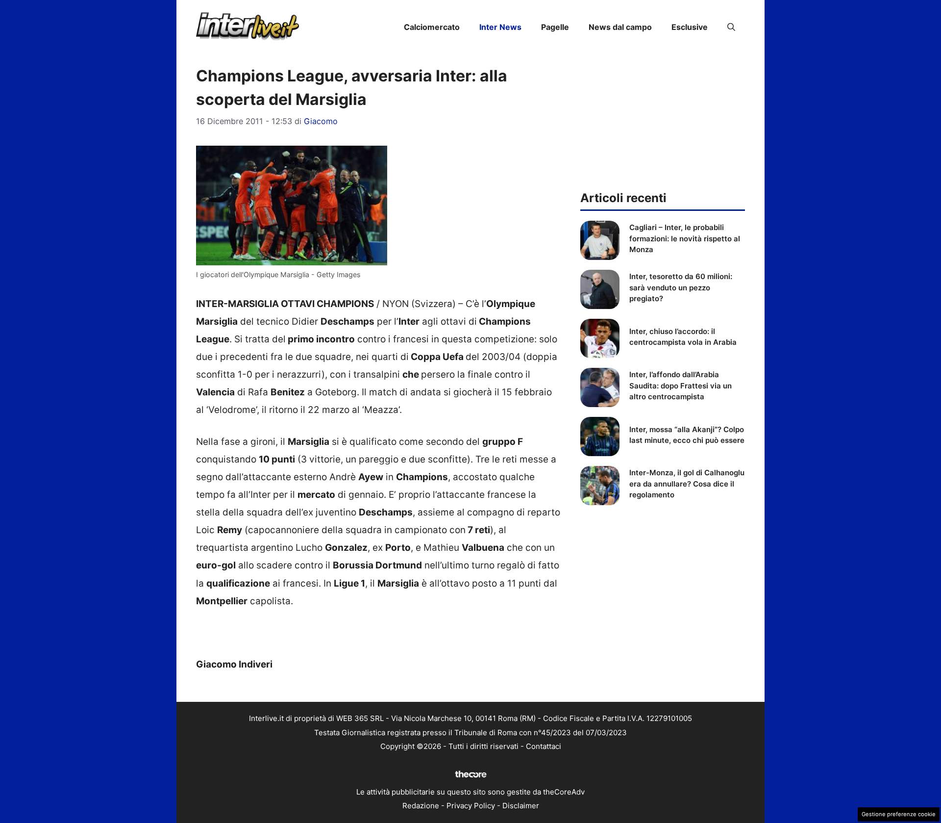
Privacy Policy (470, 805)
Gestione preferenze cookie (899, 814)
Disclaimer (520, 805)
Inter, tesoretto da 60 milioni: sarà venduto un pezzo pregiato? (680, 287)
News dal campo (620, 27)
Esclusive (689, 27)
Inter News (500, 27)
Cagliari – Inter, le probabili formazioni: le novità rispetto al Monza (684, 238)
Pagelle (555, 27)
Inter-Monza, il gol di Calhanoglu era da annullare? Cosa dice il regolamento (686, 483)
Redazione (420, 805)
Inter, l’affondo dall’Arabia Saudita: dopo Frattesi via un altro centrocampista (680, 385)
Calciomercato (432, 27)
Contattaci (543, 746)
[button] (731, 27)
